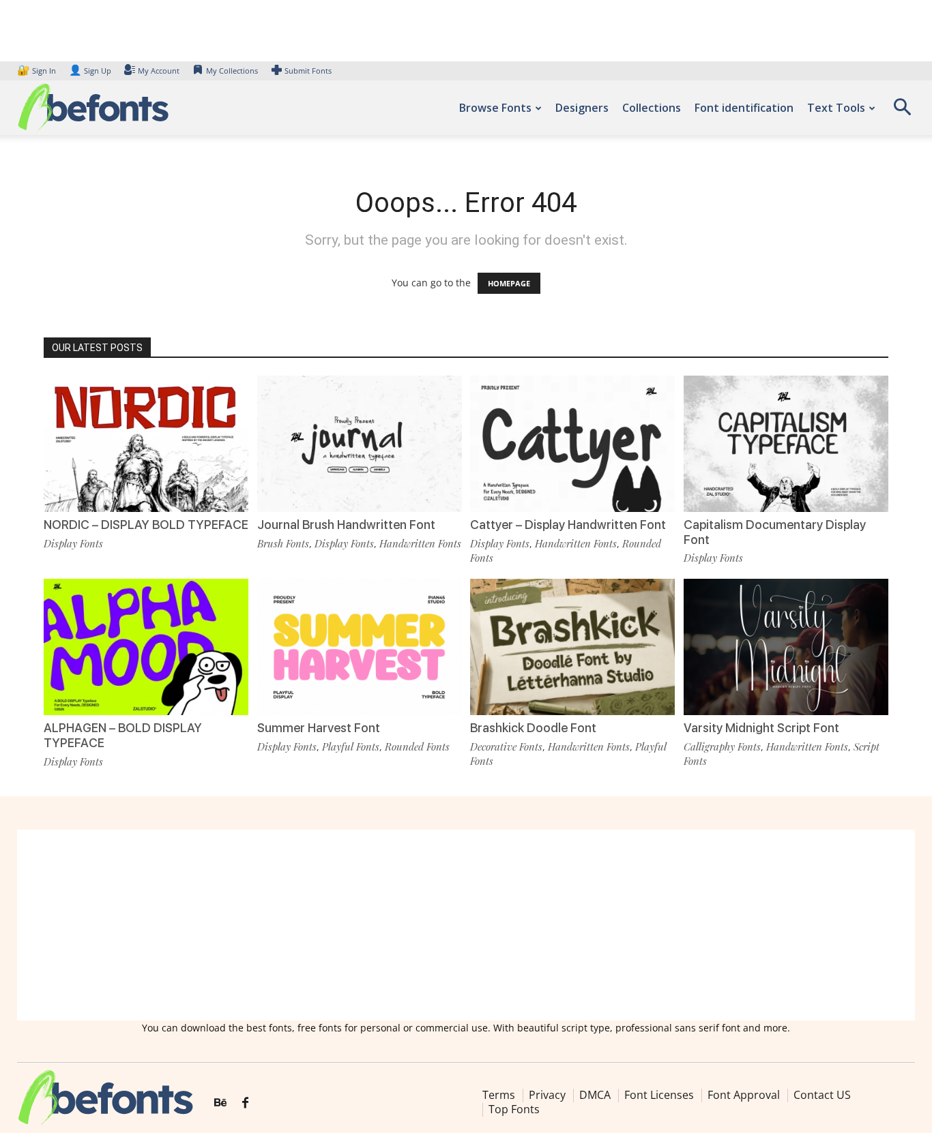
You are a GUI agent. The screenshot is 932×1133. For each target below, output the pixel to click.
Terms (498, 1095)
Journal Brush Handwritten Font (346, 524)
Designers (582, 107)
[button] (902, 111)
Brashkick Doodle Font (533, 728)
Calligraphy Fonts (722, 746)
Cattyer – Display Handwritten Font (568, 524)
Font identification (744, 107)
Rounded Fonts (417, 746)
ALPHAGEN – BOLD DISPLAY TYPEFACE (123, 735)
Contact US (822, 1095)
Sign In (37, 70)
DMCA (595, 1095)
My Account (158, 70)
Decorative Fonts (506, 746)
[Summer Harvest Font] (359, 647)
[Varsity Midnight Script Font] (786, 647)
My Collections (232, 70)
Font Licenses (659, 1095)
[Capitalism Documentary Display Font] (786, 444)
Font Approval (744, 1095)
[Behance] (220, 1103)
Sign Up (90, 70)
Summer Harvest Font (318, 728)
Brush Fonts (283, 543)
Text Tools (836, 107)
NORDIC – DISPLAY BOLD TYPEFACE (146, 524)
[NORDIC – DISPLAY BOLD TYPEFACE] (146, 444)
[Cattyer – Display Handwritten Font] (572, 444)
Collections (651, 107)
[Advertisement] (466, 925)
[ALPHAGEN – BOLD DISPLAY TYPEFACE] (146, 647)
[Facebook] (245, 1103)
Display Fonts (73, 543)
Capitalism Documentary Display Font (775, 532)
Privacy (547, 1095)
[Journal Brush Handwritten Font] (359, 444)
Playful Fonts (350, 746)
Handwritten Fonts (420, 543)
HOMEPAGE (509, 283)
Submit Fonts (308, 70)
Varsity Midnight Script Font (761, 728)
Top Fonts (514, 1109)
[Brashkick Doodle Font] (572, 647)
